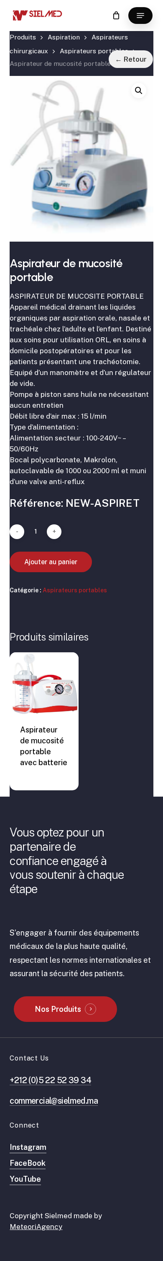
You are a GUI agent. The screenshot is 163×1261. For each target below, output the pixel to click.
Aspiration (64, 37)
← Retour (131, 59)
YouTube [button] (25, 1179)
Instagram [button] (28, 1147)
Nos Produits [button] (58, 1009)
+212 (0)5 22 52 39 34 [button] (50, 1080)
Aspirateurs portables (94, 51)
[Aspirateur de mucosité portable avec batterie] (44, 683)
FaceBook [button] (28, 1163)
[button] (140, 15)
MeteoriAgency (36, 1226)
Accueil (23, 39)
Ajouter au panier (50, 562)
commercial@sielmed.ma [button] (54, 1100)
